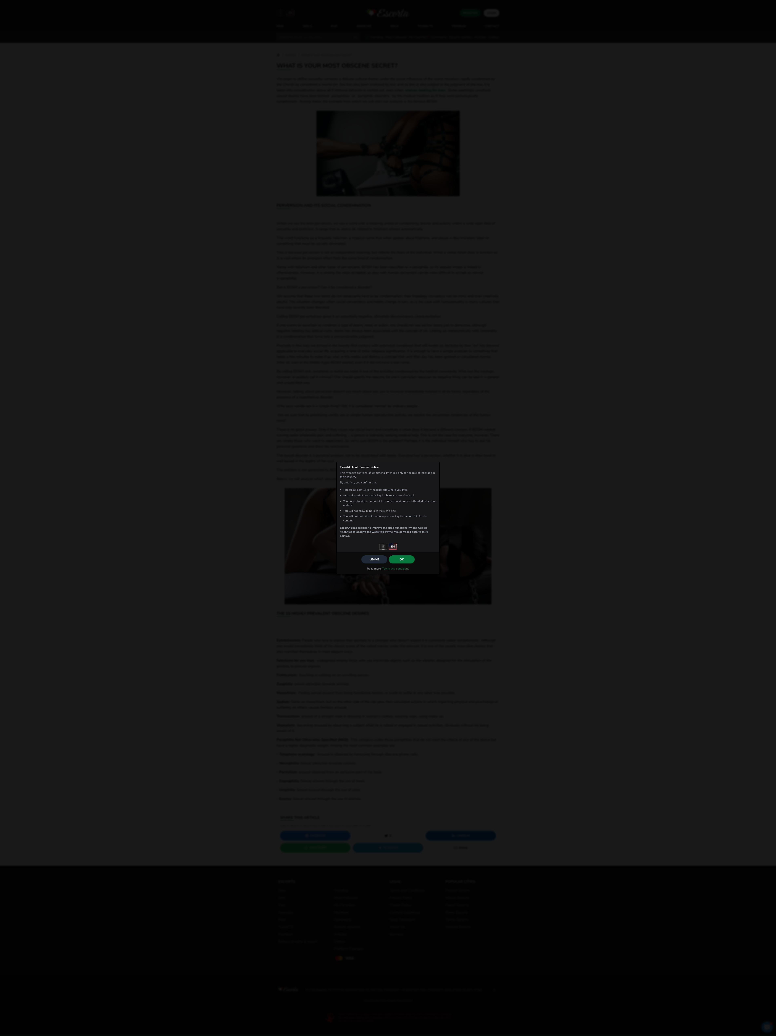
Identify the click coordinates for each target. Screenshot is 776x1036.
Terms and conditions (395, 569)
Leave (374, 559)
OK (402, 559)
